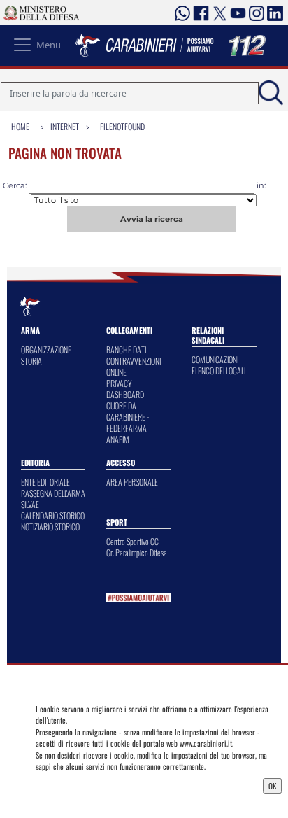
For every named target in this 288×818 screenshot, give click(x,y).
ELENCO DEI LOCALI (218, 370)
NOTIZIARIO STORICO (50, 527)
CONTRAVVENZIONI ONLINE (133, 366)
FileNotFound (122, 126)
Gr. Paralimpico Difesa (136, 552)
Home (20, 126)
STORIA (31, 361)
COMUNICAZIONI (215, 359)
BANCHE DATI (126, 349)
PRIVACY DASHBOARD (125, 388)
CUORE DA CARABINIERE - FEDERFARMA (127, 417)
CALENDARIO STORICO (53, 515)
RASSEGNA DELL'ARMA (53, 493)
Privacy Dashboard (69, 784)
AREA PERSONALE (132, 482)
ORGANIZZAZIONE (46, 349)
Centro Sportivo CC (132, 541)
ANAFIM (117, 439)
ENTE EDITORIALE (45, 482)
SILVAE (30, 504)
